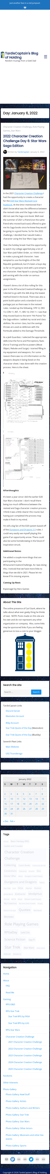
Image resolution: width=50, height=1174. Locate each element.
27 (30, 808)
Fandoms (7, 1075)
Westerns (17, 954)
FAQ (8, 985)
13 (30, 798)
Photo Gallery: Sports (16, 1145)
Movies (6, 899)
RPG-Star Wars (13, 1030)
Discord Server (13, 710)
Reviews (9, 916)
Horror (29, 888)
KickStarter (20, 894)
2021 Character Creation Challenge (25, 1041)
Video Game (41, 948)
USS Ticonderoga (14, 753)
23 (5, 808)
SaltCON (25, 932)
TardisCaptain (23, 152)
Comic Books (24, 865)
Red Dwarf (38, 910)
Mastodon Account (15, 716)
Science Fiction (14, 939)
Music (20, 899)
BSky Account (12, 722)
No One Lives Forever (27, 903)
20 (30, 803)
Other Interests (10, 1082)
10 (12, 798)
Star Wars (16, 130)
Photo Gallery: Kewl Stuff (18, 1094)
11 (18, 798)
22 (43, 803)
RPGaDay (10, 932)
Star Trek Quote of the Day (18, 728)
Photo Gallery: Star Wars (17, 1121)
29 (43, 808)
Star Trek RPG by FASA (19, 1016)
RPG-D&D (10, 1004)
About (6, 980)
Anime (6, 841)
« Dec (5, 821)
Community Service (38, 865)
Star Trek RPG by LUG (18, 1023)
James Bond (8, 894)
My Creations (10, 903)
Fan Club (7, 888)
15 (43, 798)
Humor (37, 888)
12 (24, 798)
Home (6, 973)
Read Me (10, 992)
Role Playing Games (21, 924)
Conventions (10, 870)
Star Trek (12, 947)
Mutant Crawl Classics (32, 899)
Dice (39, 871)
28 (36, 808)
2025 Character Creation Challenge (25, 1068)
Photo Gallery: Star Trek (17, 1114)
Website (7, 954)
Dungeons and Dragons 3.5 (22, 529)
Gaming (7, 999)
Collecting (10, 865)
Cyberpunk (23, 871)
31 (12, 813)
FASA (20, 887)
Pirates (40, 904)
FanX (14, 888)
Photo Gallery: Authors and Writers (23, 1108)
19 (24, 803)
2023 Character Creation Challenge (25, 1055)
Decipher (32, 871)
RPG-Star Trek (12, 1011)
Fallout (41, 882)
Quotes (25, 909)
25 (18, 808)
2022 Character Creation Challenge (25, 1048)
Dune (20, 876)
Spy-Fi (32, 939)
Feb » (12, 821)
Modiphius (35, 894)
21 (36, 803)
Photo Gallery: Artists (16, 1101)
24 (12, 808)
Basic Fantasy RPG (20, 841)
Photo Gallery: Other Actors (19, 1128)
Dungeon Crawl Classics (34, 876)
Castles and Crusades (13, 846)
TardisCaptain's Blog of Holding (21, 55)
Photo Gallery (9, 1089)
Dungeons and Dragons (20, 882)
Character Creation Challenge (17, 126)
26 (24, 808)
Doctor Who (10, 875)
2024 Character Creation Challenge (25, 1062)
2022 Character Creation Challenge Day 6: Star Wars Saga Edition (24, 141)
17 (12, 803)
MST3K (13, 899)
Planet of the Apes (10, 910)
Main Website (12, 746)
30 (5, 813)
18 (18, 803)
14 (36, 798)
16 (5, 803)
